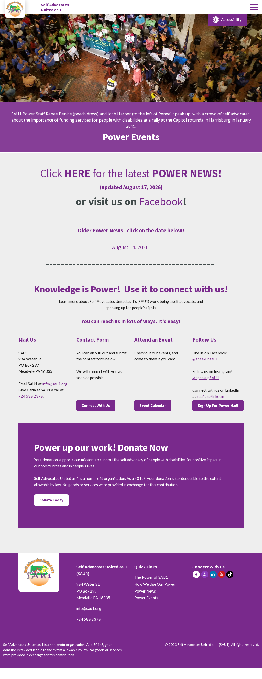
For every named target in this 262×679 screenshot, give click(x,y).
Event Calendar (153, 405)
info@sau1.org (54, 384)
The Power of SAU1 (151, 577)
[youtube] (221, 574)
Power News (145, 591)
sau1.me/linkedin (210, 396)
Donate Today (51, 500)
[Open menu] (254, 7)
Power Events (146, 598)
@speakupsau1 (205, 359)
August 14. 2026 (131, 247)
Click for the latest (131, 173)
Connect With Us (96, 405)
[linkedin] (213, 574)
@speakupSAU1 (205, 378)
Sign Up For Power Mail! (218, 405)
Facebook (161, 201)
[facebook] (196, 574)
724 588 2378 (30, 396)
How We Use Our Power (155, 584)
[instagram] (204, 574)
